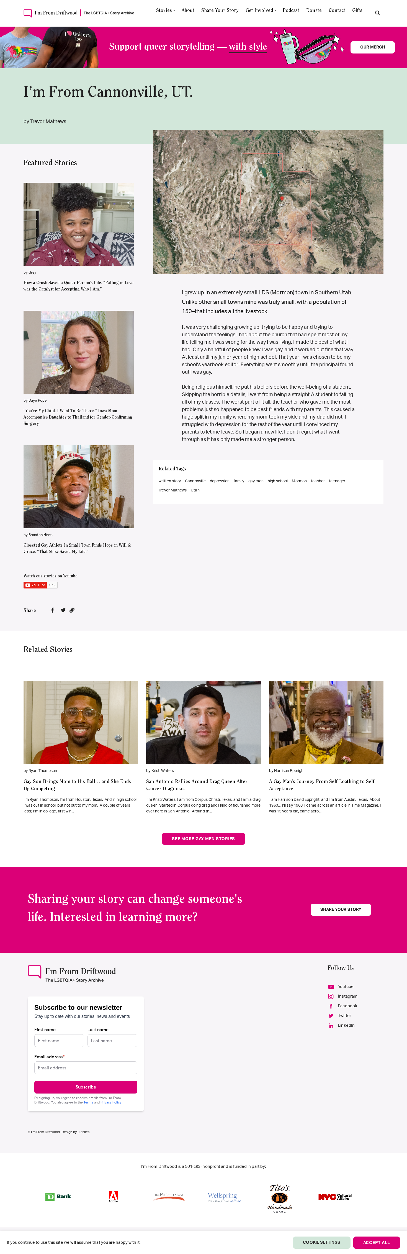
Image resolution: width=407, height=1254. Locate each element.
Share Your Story (220, 10)
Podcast (291, 10)
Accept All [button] (376, 1243)
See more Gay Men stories (203, 839)
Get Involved (259, 10)
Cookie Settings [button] (321, 1242)
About (188, 10)
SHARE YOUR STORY (340, 910)
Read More (78, 216)
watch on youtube (76, 232)
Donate (314, 10)
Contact (337, 10)
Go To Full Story (80, 714)
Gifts (357, 10)
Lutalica (83, 1132)
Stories (164, 10)
